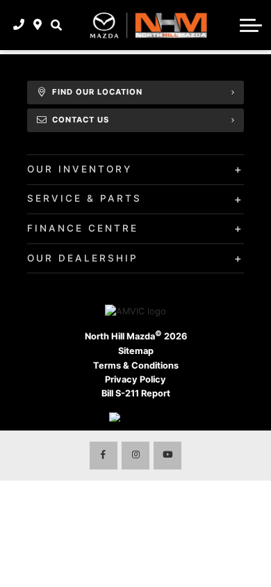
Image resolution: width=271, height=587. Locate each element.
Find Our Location (97, 92)
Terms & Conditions (136, 365)
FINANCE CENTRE (82, 228)
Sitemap (136, 351)
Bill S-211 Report (135, 393)
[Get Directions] (38, 25)
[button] (56, 25)
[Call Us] (19, 25)
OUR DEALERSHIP (82, 258)
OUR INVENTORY (79, 169)
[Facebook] (103, 455)
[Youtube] (167, 455)
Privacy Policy (135, 379)
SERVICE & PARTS (84, 198)
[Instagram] (135, 455)
